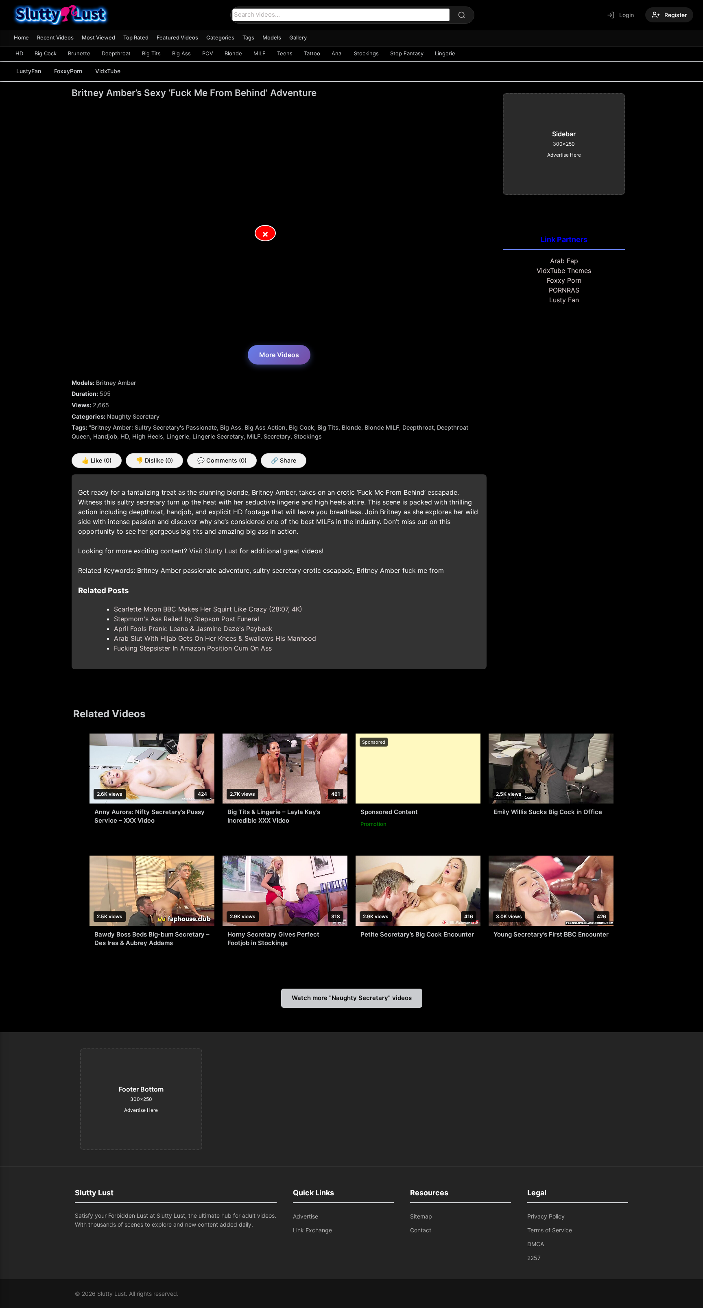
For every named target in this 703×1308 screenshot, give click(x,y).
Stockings (366, 53)
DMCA (535, 1243)
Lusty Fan (564, 300)
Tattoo (312, 53)
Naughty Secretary (133, 416)
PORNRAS (564, 290)
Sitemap (421, 1216)
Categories (220, 37)
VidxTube (107, 71)
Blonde (233, 53)
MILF (259, 53)
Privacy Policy (546, 1216)
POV (207, 53)
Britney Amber (116, 382)
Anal (337, 53)
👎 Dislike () (154, 460)
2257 (534, 1257)
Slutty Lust (221, 551)
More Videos (279, 355)
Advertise (305, 1216)
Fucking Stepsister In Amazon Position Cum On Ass (193, 648)
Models (271, 37)
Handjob (105, 436)
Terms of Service (549, 1230)
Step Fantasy (407, 53)
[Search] (462, 15)
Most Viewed (98, 37)
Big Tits (151, 53)
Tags (248, 37)
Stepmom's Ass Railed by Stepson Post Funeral (186, 619)
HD (19, 53)
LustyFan (28, 71)
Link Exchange (312, 1230)
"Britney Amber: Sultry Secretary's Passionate (153, 427)
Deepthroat (116, 53)
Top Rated (135, 37)
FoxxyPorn (68, 71)
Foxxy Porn (564, 280)
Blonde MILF (382, 427)
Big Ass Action (265, 427)
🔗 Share (283, 460)
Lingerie (445, 53)
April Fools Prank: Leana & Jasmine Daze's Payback (193, 629)
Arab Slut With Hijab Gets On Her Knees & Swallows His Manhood (215, 638)
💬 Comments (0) (222, 460)
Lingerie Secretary (218, 436)
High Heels (147, 436)
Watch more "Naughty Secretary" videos (352, 998)
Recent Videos (55, 37)
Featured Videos (177, 37)
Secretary (277, 436)
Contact (420, 1230)
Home (21, 37)
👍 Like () (96, 460)
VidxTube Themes (564, 270)
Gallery (298, 37)
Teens (285, 53)
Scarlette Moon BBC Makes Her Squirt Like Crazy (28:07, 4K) (208, 609)
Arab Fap (564, 261)
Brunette (79, 53)
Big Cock (46, 53)
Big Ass (181, 53)
